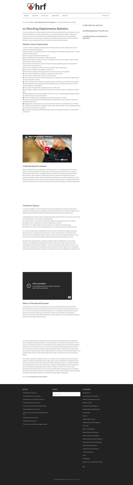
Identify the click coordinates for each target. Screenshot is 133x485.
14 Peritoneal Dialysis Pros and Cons (31, 409)
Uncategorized (86, 458)
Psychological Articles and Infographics (37, 376)
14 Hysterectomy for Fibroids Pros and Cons (33, 399)
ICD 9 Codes (86, 425)
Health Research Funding (89, 419)
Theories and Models (88, 452)
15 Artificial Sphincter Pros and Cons (95, 31)
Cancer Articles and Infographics (91, 396)
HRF (37, 6)
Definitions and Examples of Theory (91, 399)
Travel (84, 455)
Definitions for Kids (87, 402)
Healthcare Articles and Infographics (91, 422)
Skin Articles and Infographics (90, 445)
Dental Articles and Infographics (90, 406)
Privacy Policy (76, 479)
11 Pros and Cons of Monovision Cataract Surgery (35, 424)
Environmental (86, 412)
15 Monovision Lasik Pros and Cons (31, 402)
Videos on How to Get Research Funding (92, 462)
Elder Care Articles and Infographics (91, 409)
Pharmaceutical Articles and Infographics (93, 439)
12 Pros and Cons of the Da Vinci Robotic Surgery (35, 406)
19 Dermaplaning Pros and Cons (30, 417)
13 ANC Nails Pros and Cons (93, 25)
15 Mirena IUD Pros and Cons (30, 421)
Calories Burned (86, 392)
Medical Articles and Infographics (91, 432)
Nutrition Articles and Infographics (91, 435)
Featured (85, 415)
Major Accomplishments (89, 429)
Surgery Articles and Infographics (91, 448)
